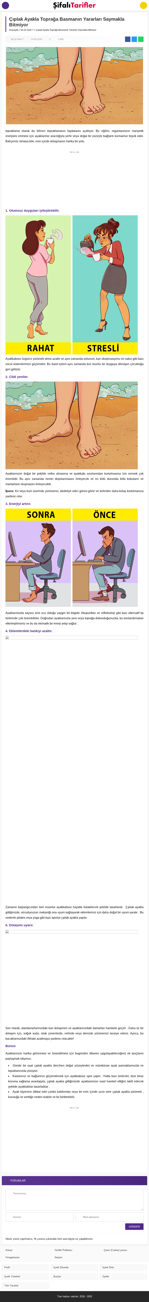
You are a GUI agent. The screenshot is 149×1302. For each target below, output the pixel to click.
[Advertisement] (74, 177)
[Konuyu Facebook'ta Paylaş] (127, 39)
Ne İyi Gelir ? (27, 30)
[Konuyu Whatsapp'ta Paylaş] (141, 39)
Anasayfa (13, 30)
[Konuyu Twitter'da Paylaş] (134, 39)
